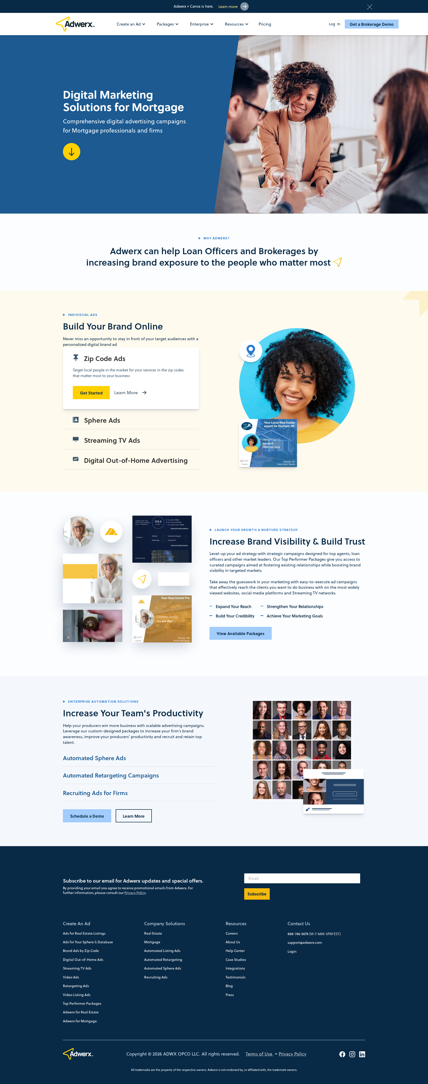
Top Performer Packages (82, 1003)
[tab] (131, 378)
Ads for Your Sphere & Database (88, 942)
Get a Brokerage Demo (372, 24)
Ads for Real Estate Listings (84, 933)
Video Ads (71, 977)
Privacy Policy (135, 892)
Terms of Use (259, 1054)
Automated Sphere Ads (162, 968)
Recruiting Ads (155, 977)
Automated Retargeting (163, 959)
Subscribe (257, 894)
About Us (233, 942)
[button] (134, 24)
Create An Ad (76, 923)
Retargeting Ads (76, 985)
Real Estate (153, 933)
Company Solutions (164, 923)
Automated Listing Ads (162, 950)
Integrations (235, 968)
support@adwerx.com (305, 942)
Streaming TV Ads (77, 968)
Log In (334, 24)
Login (292, 951)
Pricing (265, 24)
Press (230, 994)
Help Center (235, 950)
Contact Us (299, 923)
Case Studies (236, 959)
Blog (229, 985)
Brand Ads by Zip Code (81, 950)
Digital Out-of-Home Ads (83, 959)
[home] (77, 24)
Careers (232, 933)
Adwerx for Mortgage (80, 1021)
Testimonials (235, 977)
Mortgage (152, 942)
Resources (236, 923)
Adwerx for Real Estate (81, 1012)
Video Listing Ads (76, 994)
